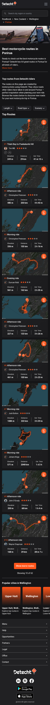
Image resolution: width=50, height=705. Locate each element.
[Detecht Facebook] (31, 681)
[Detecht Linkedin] (18, 681)
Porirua (8, 22)
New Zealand (20, 19)
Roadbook (6, 19)
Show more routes (25, 566)
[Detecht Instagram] (25, 681)
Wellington (34, 19)
